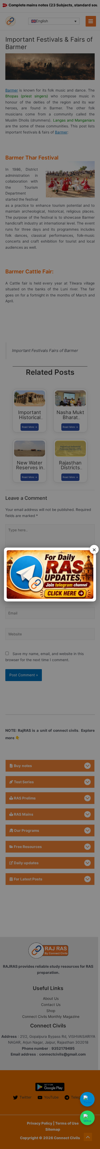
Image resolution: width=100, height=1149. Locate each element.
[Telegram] (87, 1099)
